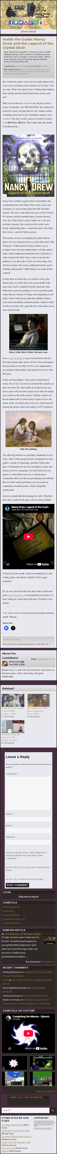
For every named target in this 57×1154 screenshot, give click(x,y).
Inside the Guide (27, 69)
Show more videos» (45, 1091)
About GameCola (11, 907)
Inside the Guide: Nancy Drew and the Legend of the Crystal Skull (28, 43)
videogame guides (21, 74)
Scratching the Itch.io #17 (35, 996)
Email (10, 825)
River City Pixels (8, 1148)
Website (10, 837)
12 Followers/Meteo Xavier (12, 1125)
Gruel (5, 980)
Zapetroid (5, 1151)
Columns (44, 66)
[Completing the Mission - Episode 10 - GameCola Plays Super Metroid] (15, 1063)
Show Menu (28, 31)
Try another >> (48, 962)
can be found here (16, 595)
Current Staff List (11, 915)
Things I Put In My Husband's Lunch (16, 1142)
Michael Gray (20, 66)
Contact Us (8, 911)
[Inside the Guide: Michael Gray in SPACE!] (13, 700)
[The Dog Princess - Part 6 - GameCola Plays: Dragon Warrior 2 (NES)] (42, 1079)
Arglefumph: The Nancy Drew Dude (16, 1131)
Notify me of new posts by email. (25, 879)
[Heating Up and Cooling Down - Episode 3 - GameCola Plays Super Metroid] (42, 1063)
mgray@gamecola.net (46, 659)
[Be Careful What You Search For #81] (13, 726)
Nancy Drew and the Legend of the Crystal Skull (27, 72)
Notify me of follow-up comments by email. (28, 868)
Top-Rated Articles (12, 923)
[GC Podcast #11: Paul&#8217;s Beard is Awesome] (38, 700)
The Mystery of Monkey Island (23, 934)
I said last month (15, 358)
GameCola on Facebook (26, 1097)
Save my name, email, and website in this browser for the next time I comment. (26, 855)
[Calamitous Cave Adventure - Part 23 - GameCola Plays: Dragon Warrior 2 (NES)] (15, 1079)
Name (10, 814)
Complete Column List (14, 919)
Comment (12, 774)
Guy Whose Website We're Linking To (17, 1136)
